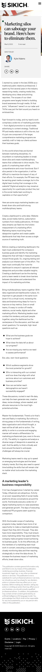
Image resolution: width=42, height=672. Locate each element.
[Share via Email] (17, 71)
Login (18, 642)
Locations (17, 639)
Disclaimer (9, 642)
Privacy (32, 639)
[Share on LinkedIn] (11, 71)
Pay (24, 639)
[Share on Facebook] (6, 71)
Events (7, 639)
